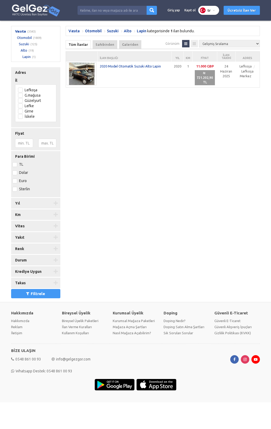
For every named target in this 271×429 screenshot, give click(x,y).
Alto (24, 50)
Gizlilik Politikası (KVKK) (232, 333)
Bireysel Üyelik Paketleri (80, 321)
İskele (30, 116)
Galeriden (130, 44)
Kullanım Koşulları (75, 333)
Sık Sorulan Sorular (178, 333)
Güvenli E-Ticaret (227, 321)
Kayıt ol (190, 10)
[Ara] (152, 10)
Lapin (26, 56)
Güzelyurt (33, 100)
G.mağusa (32, 95)
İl (16, 80)
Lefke (29, 106)
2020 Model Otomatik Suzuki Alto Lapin (130, 66)
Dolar (23, 172)
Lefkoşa (31, 90)
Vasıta (20, 31)
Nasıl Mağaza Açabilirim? (132, 333)
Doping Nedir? (175, 321)
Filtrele (38, 293)
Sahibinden (105, 44)
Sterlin (24, 189)
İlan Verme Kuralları (77, 327)
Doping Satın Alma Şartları (184, 327)
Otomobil (24, 37)
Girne (29, 111)
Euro (23, 181)
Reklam (16, 327)
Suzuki (24, 44)
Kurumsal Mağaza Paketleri (134, 321)
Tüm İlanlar (78, 44)
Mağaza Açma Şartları (130, 327)
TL (21, 164)
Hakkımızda (20, 321)
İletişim (16, 333)
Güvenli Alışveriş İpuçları (233, 327)
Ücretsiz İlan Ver (242, 10)
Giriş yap (174, 10)
